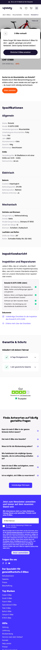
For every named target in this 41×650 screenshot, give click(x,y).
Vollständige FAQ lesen (21, 485)
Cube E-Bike (7, 595)
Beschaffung (7, 586)
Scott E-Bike (7, 598)
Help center (6, 644)
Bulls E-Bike (6, 611)
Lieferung (6, 631)
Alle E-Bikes (7, 15)
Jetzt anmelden (20, 553)
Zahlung (5, 627)
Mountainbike (17, 15)
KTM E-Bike (6, 618)
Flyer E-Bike (6, 602)
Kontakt (5, 640)
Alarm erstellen (10, 90)
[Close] (22, 1)
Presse (5, 647)
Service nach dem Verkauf (12, 637)
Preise (4, 582)
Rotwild (26, 15)
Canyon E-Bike (7, 615)
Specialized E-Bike (9, 605)
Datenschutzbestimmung (15, 532)
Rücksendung (7, 634)
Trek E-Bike (6, 608)
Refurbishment (8, 576)
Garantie (5, 579)
